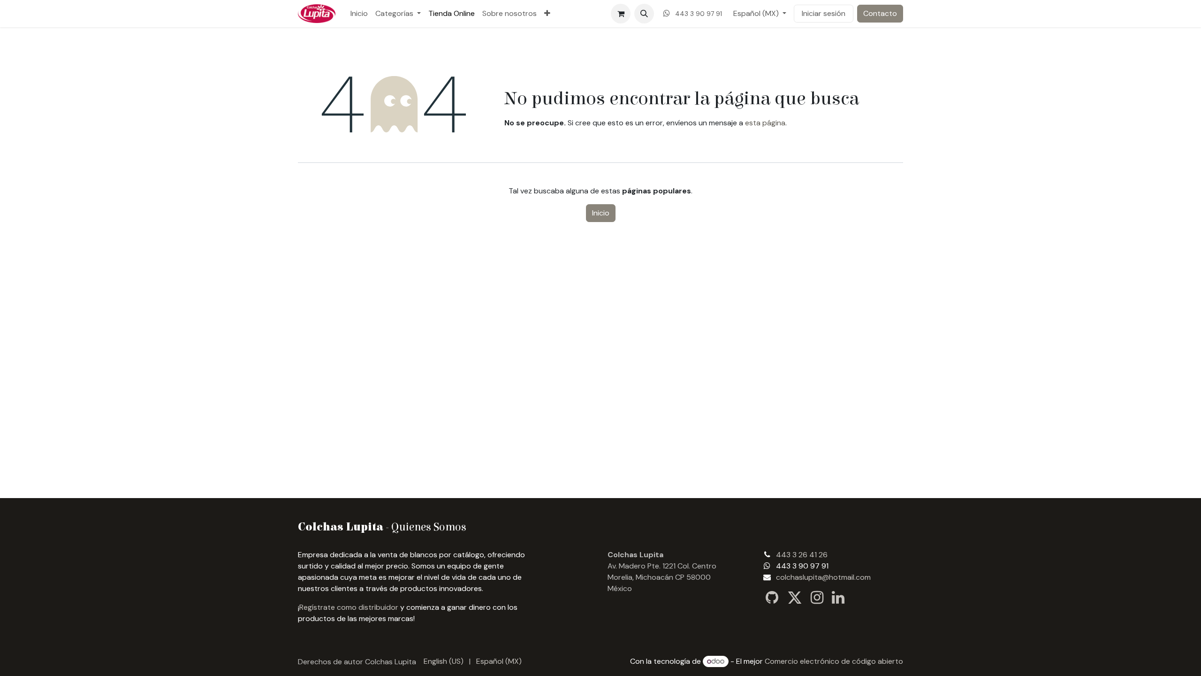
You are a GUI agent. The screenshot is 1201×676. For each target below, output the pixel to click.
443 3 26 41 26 (802, 555)
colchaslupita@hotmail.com (823, 577)
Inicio (600, 213)
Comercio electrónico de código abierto (834, 661)
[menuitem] (359, 13)
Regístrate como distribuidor (348, 607)
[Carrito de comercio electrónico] (621, 13)
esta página (765, 123)
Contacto (880, 13)
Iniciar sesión (823, 13)
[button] (644, 13)
